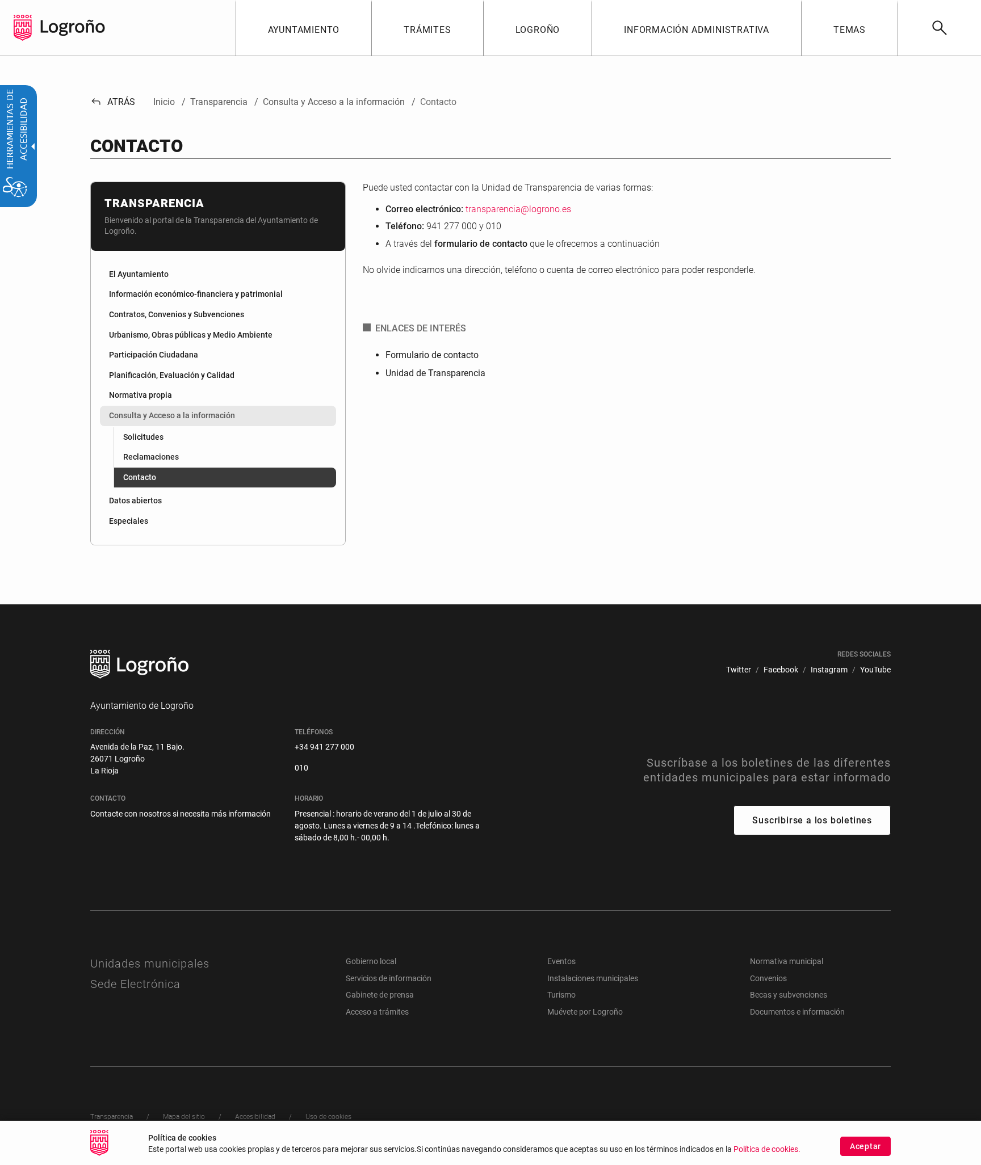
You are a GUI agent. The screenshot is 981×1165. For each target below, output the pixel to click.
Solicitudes (143, 436)
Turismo (561, 994)
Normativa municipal (786, 961)
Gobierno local (371, 961)
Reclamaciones (151, 456)
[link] (939, 28)
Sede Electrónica (135, 984)
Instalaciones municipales (592, 978)
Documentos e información (797, 1011)
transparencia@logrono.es (518, 209)
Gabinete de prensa (380, 994)
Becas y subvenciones (788, 994)
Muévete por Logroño (585, 1011)
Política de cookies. (766, 1149)
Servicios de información (388, 978)
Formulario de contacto (432, 355)
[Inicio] (72, 27)
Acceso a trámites (377, 1011)
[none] (23, 28)
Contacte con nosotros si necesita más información (180, 813)
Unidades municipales (149, 963)
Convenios (768, 978)
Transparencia (154, 203)
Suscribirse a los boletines (812, 820)
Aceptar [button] (865, 1146)
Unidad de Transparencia (435, 373)
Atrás (112, 101)
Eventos (561, 961)
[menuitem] (304, 28)
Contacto (139, 477)
